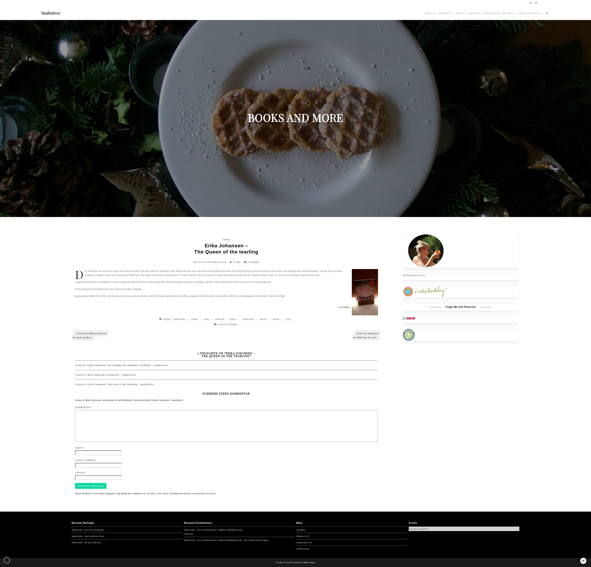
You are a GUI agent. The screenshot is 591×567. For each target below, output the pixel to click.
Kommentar (83, 407)
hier (283, 296)
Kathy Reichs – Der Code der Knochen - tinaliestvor (206, 530)
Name (79, 447)
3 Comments (253, 262)
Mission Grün (493, 13)
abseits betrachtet (529, 13)
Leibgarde (248, 319)
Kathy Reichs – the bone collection (86, 542)
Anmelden (300, 530)
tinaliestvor (50, 12)
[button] (7, 560)
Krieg (233, 319)
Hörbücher (474, 13)
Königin (219, 319)
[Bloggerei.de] (409, 318)
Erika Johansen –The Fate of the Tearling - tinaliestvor (120, 384)
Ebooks (460, 13)
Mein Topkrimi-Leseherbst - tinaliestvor (111, 374)
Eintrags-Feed (302, 536)
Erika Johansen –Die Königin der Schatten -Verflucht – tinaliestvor (127, 365)
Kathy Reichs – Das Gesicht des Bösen (88, 536)
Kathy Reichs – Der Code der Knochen (88, 530)
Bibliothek (445, 13)
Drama (194, 319)
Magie (263, 319)
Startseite (431, 13)
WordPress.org (302, 548)
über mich (508, 13)
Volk (288, 319)
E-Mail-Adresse (85, 460)
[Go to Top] (583, 560)
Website (80, 472)
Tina (238, 262)
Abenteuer (179, 319)
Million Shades (310, 562)
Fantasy (226, 239)
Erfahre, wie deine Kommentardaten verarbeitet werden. (181, 493)
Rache (276, 319)
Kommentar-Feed (304, 542)
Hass (206, 319)
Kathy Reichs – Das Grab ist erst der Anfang (249, 540)
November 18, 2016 (216, 262)
